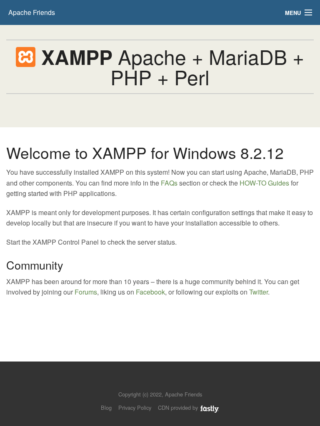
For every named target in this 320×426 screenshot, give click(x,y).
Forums (86, 292)
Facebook (150, 292)
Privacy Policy (134, 407)
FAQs (169, 183)
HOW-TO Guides (264, 183)
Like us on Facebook (166, 381)
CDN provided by (179, 407)
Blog (106, 407)
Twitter (258, 292)
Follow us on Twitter (152, 381)
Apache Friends (31, 12)
